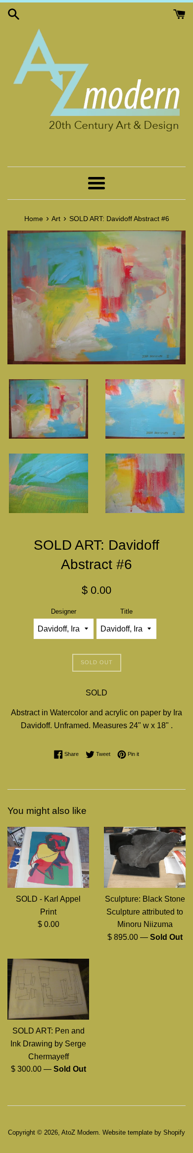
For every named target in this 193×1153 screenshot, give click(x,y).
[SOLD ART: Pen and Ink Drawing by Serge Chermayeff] (48, 989)
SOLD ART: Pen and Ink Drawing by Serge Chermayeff (48, 1043)
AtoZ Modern (79, 1132)
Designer (63, 611)
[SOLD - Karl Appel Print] (48, 857)
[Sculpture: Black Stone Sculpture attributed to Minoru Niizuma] (145, 857)
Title (126, 611)
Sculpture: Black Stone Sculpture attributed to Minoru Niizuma (145, 911)
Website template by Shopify (143, 1132)
